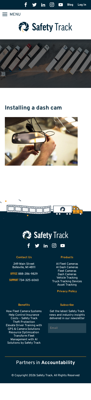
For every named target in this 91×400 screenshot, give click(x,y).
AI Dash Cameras (67, 267)
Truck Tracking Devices (67, 281)
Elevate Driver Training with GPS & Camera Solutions (24, 327)
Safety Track (45, 27)
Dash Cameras (67, 274)
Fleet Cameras (67, 271)
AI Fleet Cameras (67, 264)
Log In (82, 5)
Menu (15, 14)
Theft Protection (24, 322)
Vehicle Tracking (67, 278)
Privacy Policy (67, 291)
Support (13, 280)
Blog (70, 5)
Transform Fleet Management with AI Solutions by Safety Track (24, 339)
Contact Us (24, 257)
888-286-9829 (28, 274)
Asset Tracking (67, 285)
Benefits (24, 305)
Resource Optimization (24, 332)
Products (67, 257)
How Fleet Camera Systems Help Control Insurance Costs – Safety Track (24, 314)
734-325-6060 (29, 280)
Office (13, 273)
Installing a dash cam (33, 108)
